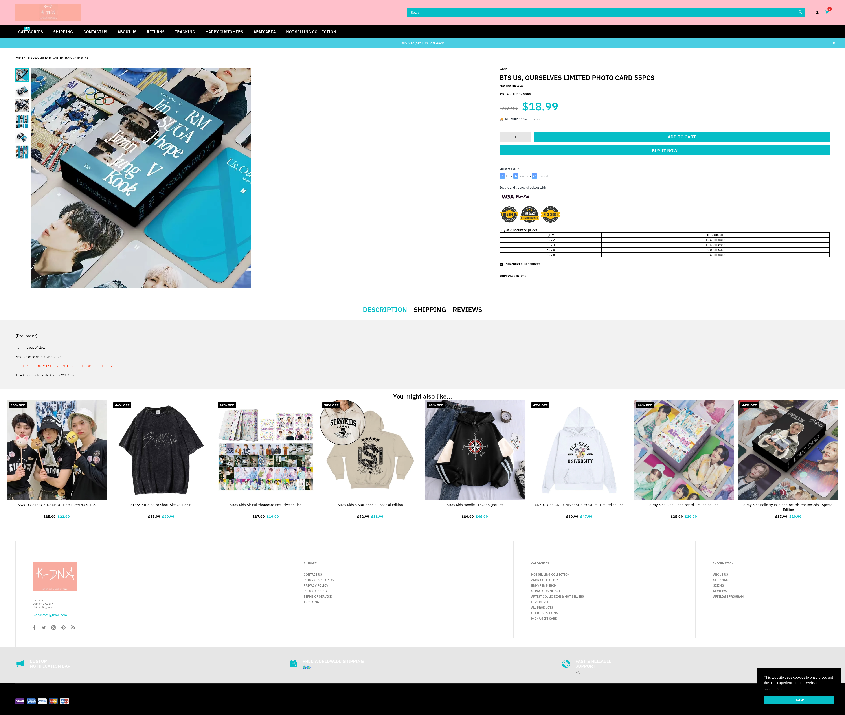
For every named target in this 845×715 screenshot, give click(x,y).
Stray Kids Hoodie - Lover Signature (475, 504)
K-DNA (503, 69)
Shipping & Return (513, 275)
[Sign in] (817, 12)
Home (19, 57)
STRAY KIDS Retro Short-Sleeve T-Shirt (161, 504)
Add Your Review (511, 85)
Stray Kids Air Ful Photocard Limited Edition (683, 504)
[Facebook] (34, 628)
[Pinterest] (63, 628)
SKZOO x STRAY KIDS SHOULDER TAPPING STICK (57, 504)
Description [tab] (385, 309)
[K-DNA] (48, 12)
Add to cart (682, 137)
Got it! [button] (799, 700)
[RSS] (73, 628)
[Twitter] (43, 628)
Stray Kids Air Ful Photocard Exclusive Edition (266, 504)
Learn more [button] (774, 689)
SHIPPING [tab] (430, 309)
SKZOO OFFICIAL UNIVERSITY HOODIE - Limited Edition (579, 504)
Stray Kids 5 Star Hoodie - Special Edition (370, 504)
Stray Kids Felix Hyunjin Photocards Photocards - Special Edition (788, 507)
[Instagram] (53, 628)
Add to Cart (266, 516)
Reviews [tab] (467, 309)
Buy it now (665, 151)
